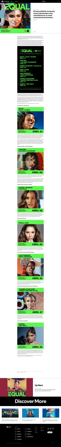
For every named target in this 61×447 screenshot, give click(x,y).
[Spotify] (5, 1)
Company (16, 1)
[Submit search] (59, 1)
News (12, 1)
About (36, 428)
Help (41, 428)
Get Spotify (50, 432)
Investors (36, 432)
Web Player (42, 430)
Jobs (35, 430)
